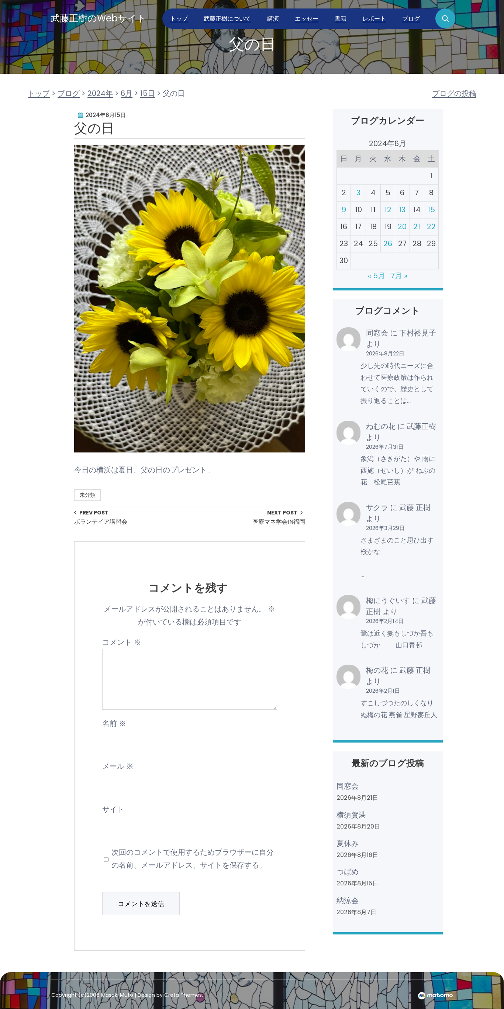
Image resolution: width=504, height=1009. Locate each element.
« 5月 (376, 276)
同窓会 (377, 333)
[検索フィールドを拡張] (445, 18)
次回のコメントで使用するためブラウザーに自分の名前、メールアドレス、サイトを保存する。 (192, 858)
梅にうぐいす (388, 600)
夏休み (347, 843)
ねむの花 (381, 426)
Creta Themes (183, 995)
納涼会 (347, 900)
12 (387, 209)
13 (402, 209)
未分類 (87, 495)
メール (118, 766)
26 (387, 243)
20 (402, 226)
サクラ (377, 507)
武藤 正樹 (415, 507)
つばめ (347, 872)
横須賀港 (351, 815)
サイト (113, 809)
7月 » (399, 276)
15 (431, 209)
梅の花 (377, 670)
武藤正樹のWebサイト (98, 18)
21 (416, 226)
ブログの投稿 (454, 93)
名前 (114, 723)
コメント (121, 642)
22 (431, 226)
